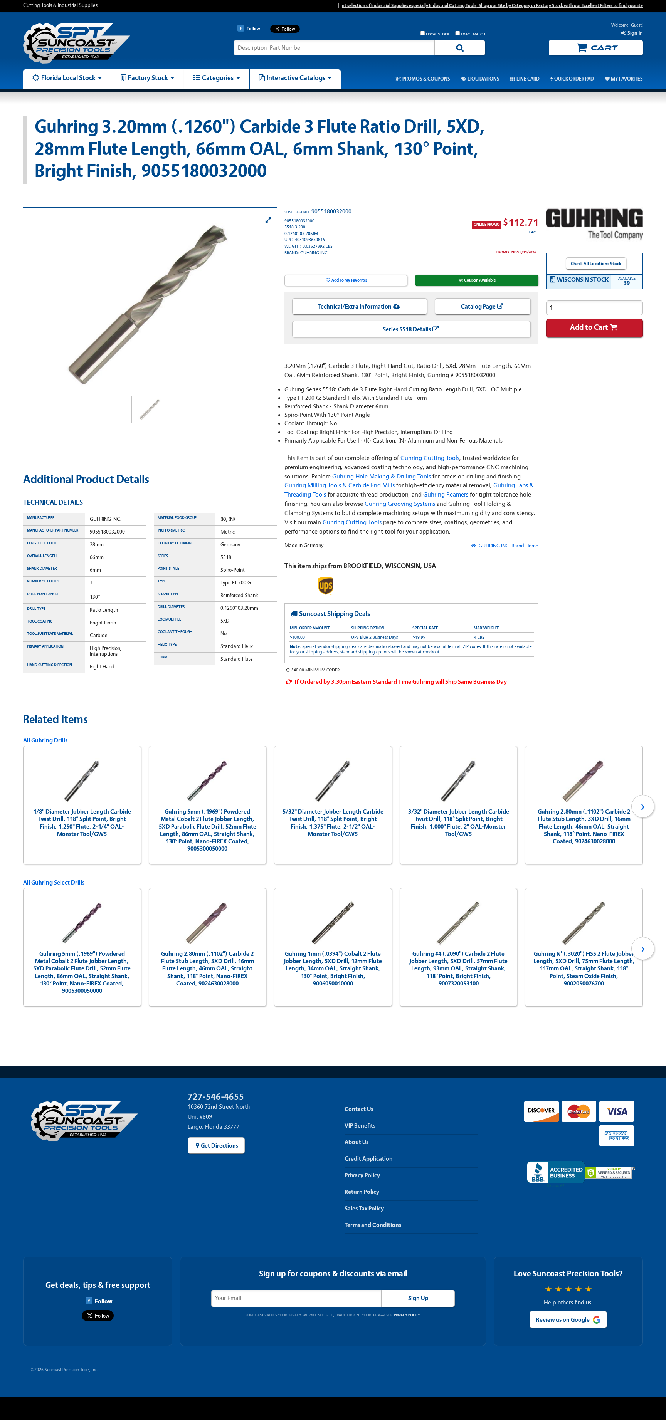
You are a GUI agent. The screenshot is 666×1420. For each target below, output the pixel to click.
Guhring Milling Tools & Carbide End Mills (339, 485)
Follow (103, 1301)
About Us (356, 1142)
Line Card (528, 79)
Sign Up (418, 1298)
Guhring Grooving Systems (400, 503)
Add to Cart (589, 327)
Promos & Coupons (426, 79)
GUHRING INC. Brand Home (508, 546)
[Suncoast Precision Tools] (96, 43)
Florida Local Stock (68, 78)
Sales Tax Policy (364, 1208)
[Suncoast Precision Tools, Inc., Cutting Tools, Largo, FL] (556, 1174)
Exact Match (473, 34)
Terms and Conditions (373, 1225)
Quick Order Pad (574, 79)
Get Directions (219, 1145)
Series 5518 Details (407, 329)
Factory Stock (148, 78)
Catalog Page (478, 306)
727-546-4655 (216, 1097)
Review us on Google (563, 1319)
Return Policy (362, 1191)
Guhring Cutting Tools (429, 458)
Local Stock (437, 34)
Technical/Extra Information (355, 306)
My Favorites (627, 79)
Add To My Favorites (349, 280)
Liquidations (484, 79)
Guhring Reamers (445, 494)
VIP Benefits (360, 1125)
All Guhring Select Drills (53, 882)
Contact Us (359, 1109)
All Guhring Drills (45, 740)
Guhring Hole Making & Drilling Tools (381, 476)
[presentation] (23, 806)
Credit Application (369, 1158)
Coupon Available (480, 280)
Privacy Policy (362, 1175)
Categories (218, 78)
